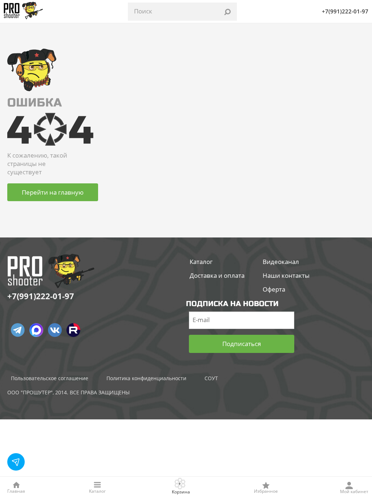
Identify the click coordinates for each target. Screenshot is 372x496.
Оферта (274, 289)
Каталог (201, 261)
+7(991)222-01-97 (345, 11)
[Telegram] (18, 330)
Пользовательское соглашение (49, 378)
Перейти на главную (53, 192)
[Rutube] (73, 330)
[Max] (36, 330)
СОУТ (211, 378)
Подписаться (241, 344)
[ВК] (55, 330)
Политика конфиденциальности (146, 378)
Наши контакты (286, 275)
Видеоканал (281, 261)
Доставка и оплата (217, 275)
